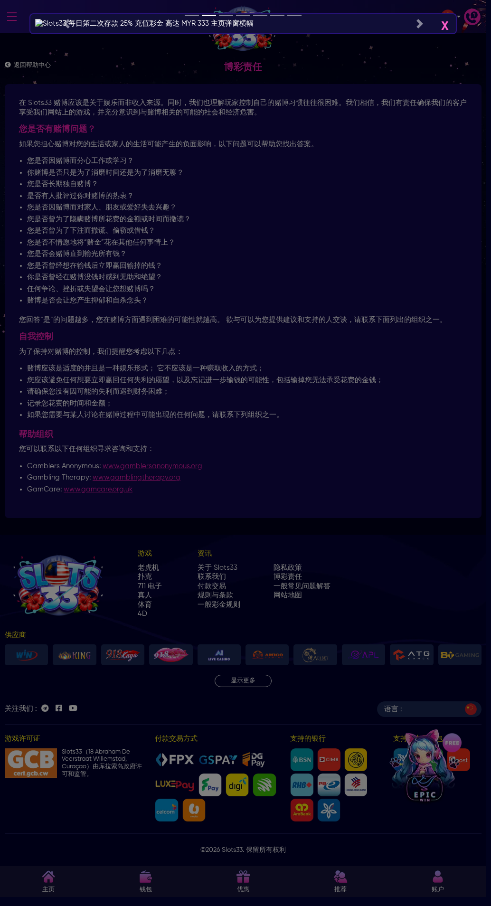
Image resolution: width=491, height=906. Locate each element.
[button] (66, 23)
